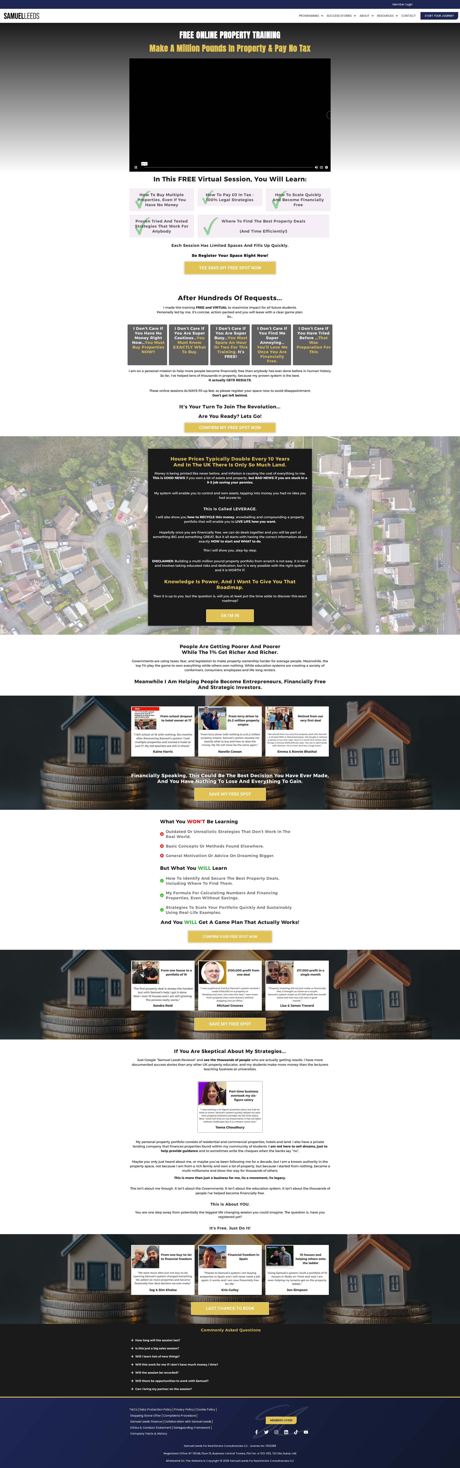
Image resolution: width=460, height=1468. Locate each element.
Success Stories (339, 16)
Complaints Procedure (179, 1416)
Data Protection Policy (155, 1409)
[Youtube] (306, 1432)
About (364, 16)
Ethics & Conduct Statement (151, 1428)
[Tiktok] (296, 1432)
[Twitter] (266, 1432)
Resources (385, 16)
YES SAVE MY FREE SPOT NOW (230, 267)
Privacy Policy (184, 1409)
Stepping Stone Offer (145, 1416)
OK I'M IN (230, 615)
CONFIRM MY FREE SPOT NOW (230, 427)
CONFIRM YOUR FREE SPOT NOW (230, 937)
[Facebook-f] (256, 1432)
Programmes (309, 16)
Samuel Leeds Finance (146, 1421)
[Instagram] (276, 1432)
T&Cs (133, 1409)
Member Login (402, 4)
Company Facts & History (148, 1434)
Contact (408, 16)
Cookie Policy (205, 1409)
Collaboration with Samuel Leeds (187, 1421)
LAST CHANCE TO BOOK (230, 1308)
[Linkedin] (286, 1432)
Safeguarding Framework (192, 1428)
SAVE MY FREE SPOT (230, 794)
